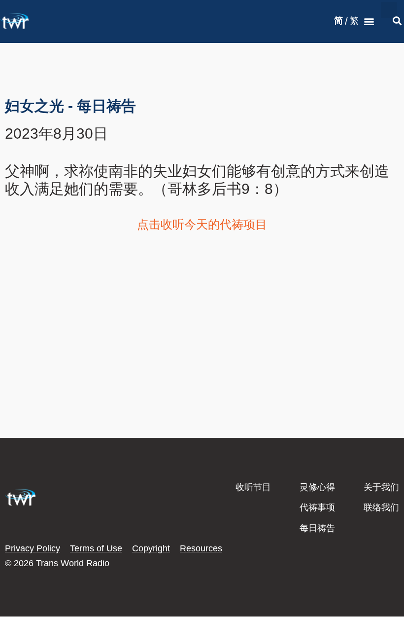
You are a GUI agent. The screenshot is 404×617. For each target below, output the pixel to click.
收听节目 (253, 487)
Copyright (151, 548)
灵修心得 (317, 487)
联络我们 (381, 507)
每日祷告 (317, 528)
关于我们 (381, 487)
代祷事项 (317, 507)
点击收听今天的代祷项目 (202, 224)
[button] (369, 21)
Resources (201, 548)
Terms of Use (96, 548)
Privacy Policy (32, 548)
